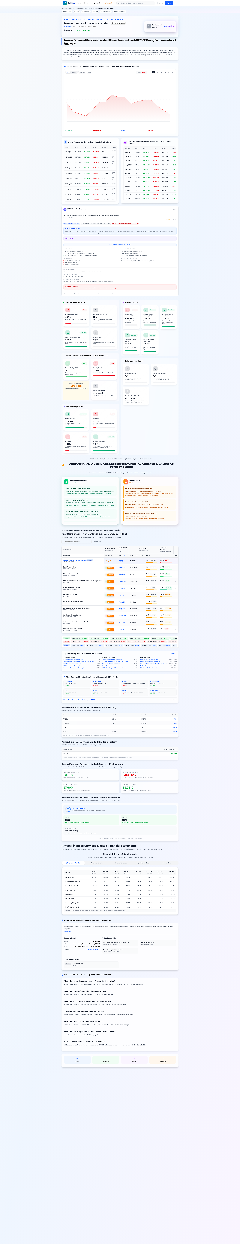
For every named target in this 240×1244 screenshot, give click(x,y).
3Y (169, 72)
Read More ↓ (67, 931)
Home (79, 3)
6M (161, 72)
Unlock (111, 567)
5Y (173, 72)
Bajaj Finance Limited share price (72, 663)
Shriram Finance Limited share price (112, 666)
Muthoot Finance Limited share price (73, 659)
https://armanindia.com (93, 949)
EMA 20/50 (82, 72)
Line (68, 72)
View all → (174, 653)
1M (153, 72)
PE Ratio (76, 11)
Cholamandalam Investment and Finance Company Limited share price (79, 661)
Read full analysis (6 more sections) (121, 244)
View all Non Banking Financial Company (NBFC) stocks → (82, 700)
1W (150, 72)
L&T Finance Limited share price (72, 666)
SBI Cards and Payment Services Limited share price (116, 668)
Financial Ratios (67, 11)
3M (157, 72)
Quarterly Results (106, 11)
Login (161, 3)
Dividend (95, 11)
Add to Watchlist (119, 23)
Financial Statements (119, 11)
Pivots (89, 72)
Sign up (169, 3)
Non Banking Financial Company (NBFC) (83, 8)
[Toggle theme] (175, 3)
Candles (74, 72)
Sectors (68, 8)
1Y (165, 72)
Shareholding (86, 11)
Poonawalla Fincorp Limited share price (74, 668)
